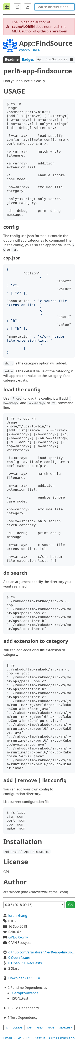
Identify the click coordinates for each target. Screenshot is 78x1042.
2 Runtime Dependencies (27, 987)
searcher (65, 1027)
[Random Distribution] (17, 6)
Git (18, 1038)
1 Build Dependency (23, 1008)
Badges (28, 59)
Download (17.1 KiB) (24, 978)
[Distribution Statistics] (27, 6)
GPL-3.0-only (18, 937)
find (40, 1027)
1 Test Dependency (22, 1017)
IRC (28, 1038)
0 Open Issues (19, 957)
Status (40, 1038)
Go (70, 904)
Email (7, 1038)
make (51, 1027)
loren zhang (17, 915)
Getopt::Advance (25, 993)
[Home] (6, 6)
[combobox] (55, 6)
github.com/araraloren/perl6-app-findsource (41, 952)
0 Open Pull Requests (25, 963)
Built (61, 1038)
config (17, 1027)
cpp (29, 1027)
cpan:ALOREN (30, 50)
